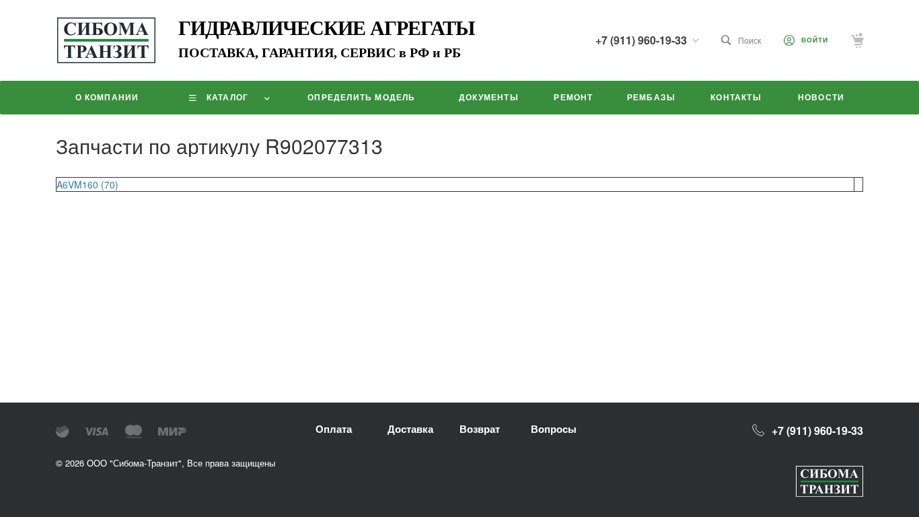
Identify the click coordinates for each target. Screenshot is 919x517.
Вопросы (554, 428)
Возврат (479, 428)
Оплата (334, 428)
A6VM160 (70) (87, 184)
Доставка (410, 428)
